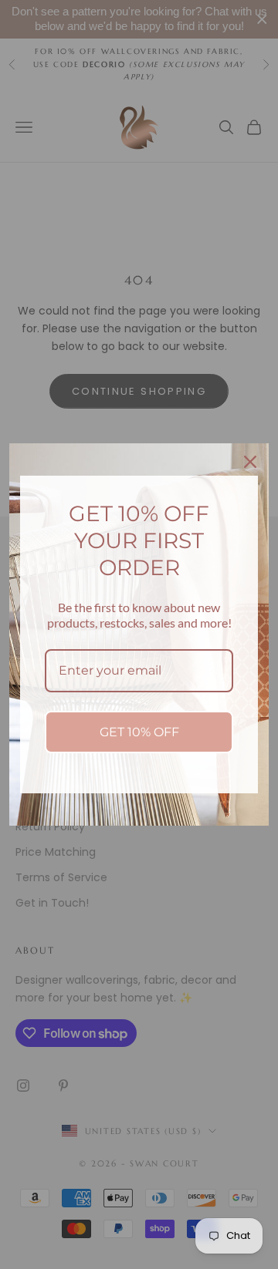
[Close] (250, 461)
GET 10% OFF (139, 732)
